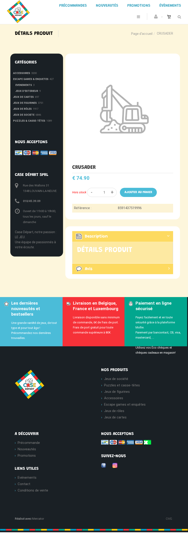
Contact (24, 484)
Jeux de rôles (114, 411)
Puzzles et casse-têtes (122, 385)
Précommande (29, 443)
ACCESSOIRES (21, 73)
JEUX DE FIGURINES (25, 102)
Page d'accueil (141, 34)
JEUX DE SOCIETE (23, 114)
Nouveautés (27, 449)
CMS (169, 518)
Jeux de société (116, 379)
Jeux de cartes (115, 417)
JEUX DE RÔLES (22, 108)
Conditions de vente (33, 490)
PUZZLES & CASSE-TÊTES (29, 120)
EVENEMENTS (23, 85)
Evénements (27, 477)
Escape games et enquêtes (125, 404)
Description (96, 237)
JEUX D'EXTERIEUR (26, 91)
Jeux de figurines (117, 392)
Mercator (38, 518)
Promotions (27, 455)
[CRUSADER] (122, 61)
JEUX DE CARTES (23, 97)
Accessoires (113, 398)
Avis (88, 269)
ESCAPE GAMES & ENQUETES (30, 79)
